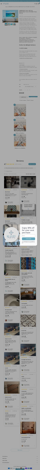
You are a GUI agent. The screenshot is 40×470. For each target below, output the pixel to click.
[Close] (36, 225)
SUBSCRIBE (28, 238)
